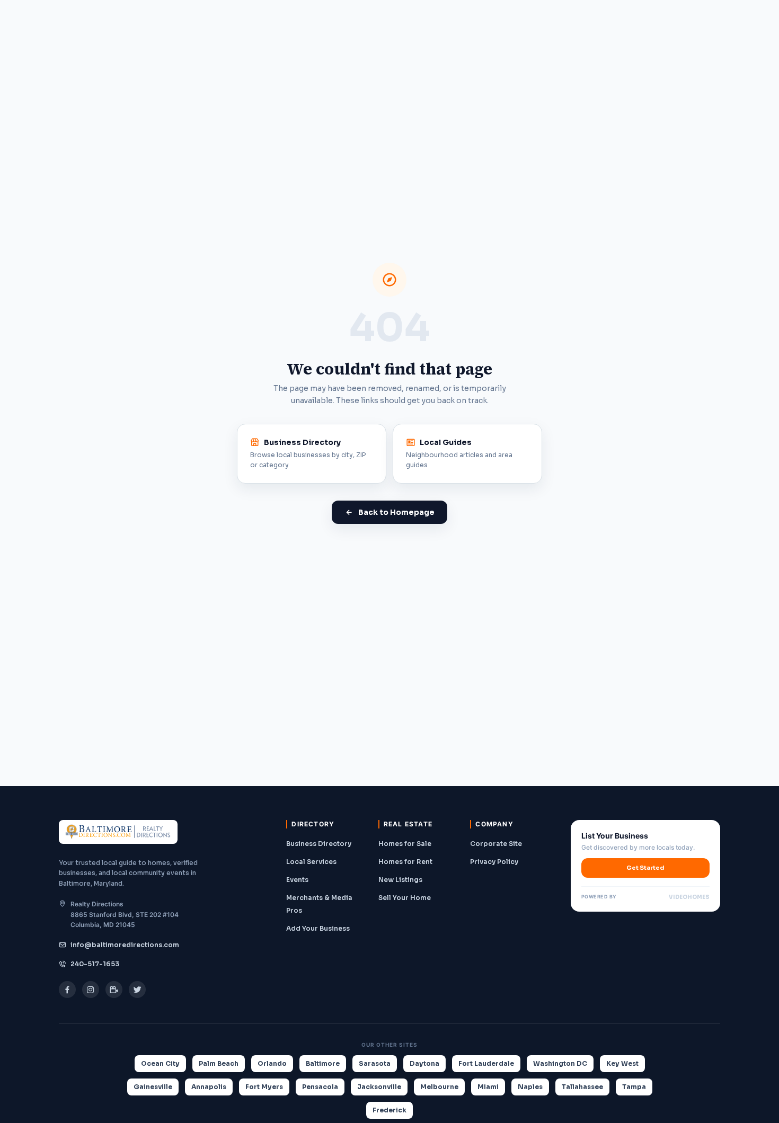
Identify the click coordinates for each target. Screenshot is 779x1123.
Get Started (645, 867)
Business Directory (318, 844)
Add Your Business (318, 928)
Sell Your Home (404, 898)
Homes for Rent (405, 862)
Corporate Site (496, 844)
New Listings (400, 880)
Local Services (311, 862)
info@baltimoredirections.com (124, 945)
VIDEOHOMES (689, 897)
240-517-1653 (94, 964)
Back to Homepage (396, 512)
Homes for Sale (404, 844)
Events (297, 880)
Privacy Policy (494, 862)
